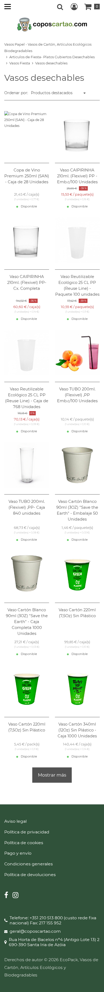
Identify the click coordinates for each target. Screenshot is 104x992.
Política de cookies (23, 842)
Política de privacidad (26, 831)
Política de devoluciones (30, 874)
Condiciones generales (28, 863)
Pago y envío (17, 853)
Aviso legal (15, 821)
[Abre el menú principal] (7, 6)
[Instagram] (15, 896)
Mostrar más (52, 775)
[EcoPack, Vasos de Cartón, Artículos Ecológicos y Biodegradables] (52, 24)
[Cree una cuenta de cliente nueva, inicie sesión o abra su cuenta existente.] (74, 6)
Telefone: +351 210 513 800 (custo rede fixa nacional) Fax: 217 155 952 (53, 920)
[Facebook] (6, 896)
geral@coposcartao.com (35, 931)
